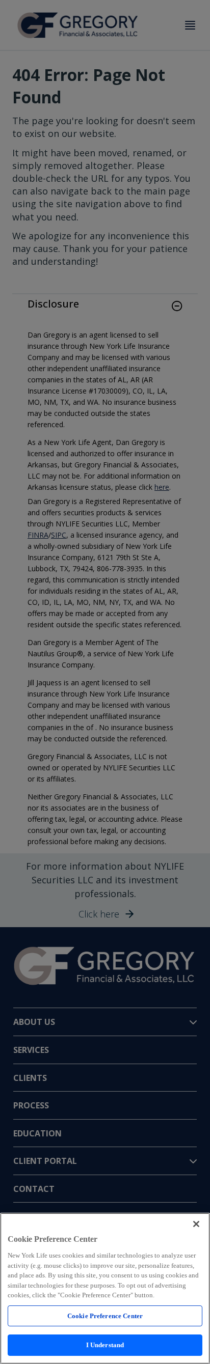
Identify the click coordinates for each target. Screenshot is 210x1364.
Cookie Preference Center (105, 1316)
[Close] (196, 1224)
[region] (105, 1288)
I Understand (105, 1345)
